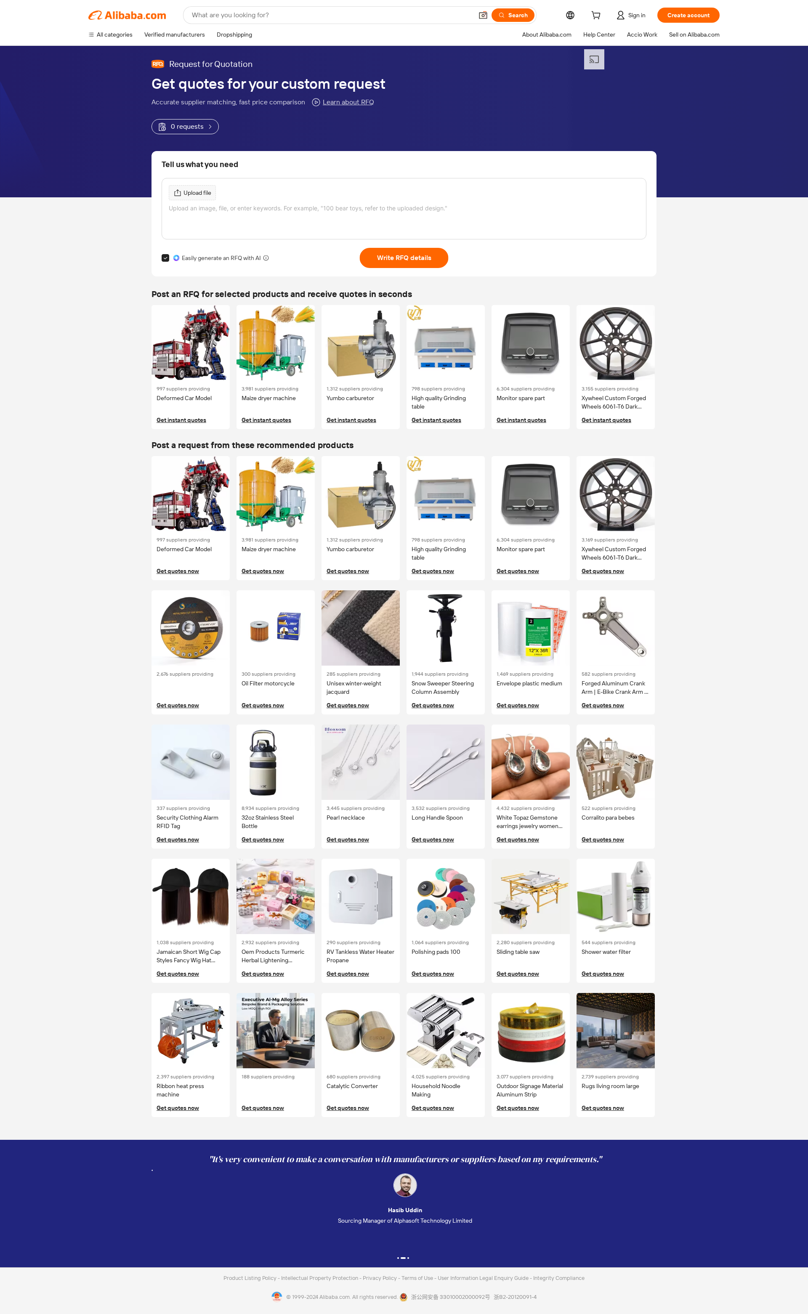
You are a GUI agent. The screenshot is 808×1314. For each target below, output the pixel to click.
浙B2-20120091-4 (515, 1297)
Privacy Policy (380, 1278)
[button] (483, 15)
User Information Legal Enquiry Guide (483, 1278)
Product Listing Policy (250, 1278)
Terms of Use (417, 1278)
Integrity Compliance (559, 1278)
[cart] (597, 16)
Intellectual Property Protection (320, 1278)
